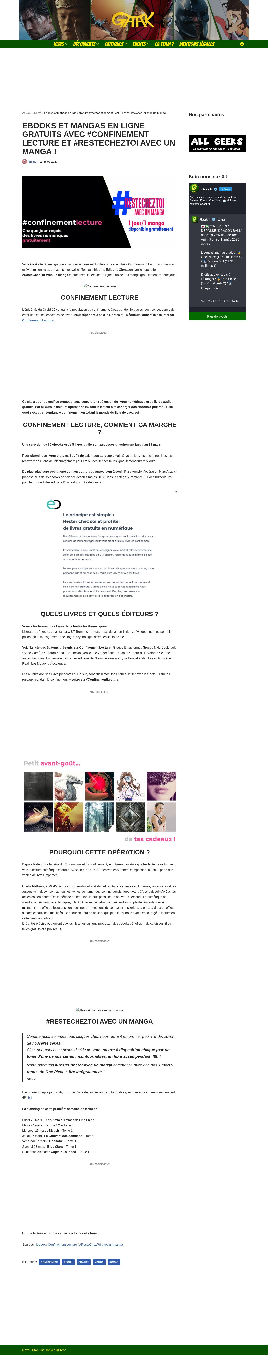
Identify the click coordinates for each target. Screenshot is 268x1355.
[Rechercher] (242, 44)
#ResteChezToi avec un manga (101, 1244)
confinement (49, 1262)
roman (114, 1262)
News (37, 112)
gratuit (83, 1262)
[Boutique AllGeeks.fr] (217, 162)
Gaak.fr (205, 219)
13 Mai (221, 219)
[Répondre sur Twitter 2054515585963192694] (203, 301)
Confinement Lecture (38, 320)
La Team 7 (164, 44)
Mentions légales (196, 44)
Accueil (26, 112)
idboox (41, 1244)
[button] (66, 44)
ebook (68, 1262)
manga (99, 1262)
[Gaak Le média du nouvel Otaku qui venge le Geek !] (134, 20)
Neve (26, 1350)
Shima (32, 161)
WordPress (58, 1350)
